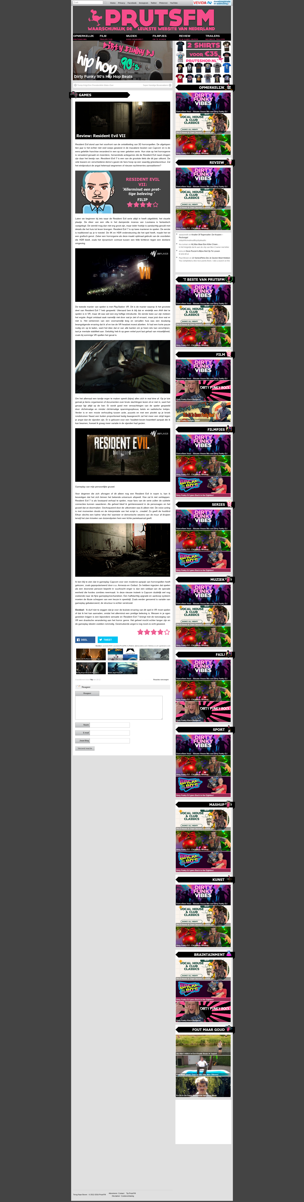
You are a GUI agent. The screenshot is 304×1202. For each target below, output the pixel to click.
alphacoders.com (141, 646)
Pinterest (163, 3)
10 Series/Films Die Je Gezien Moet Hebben (211, 258)
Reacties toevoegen (161, 680)
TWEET (108, 639)
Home (113, 3)
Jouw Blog (84, 741)
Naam (86, 725)
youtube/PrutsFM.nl (121, 646)
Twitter (154, 3)
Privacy (121, 3)
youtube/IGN (107, 646)
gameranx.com (164, 646)
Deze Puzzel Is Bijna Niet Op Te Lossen (203, 251)
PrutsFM (102, 1195)
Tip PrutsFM (131, 1193)
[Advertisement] (203, 1122)
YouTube (174, 3)
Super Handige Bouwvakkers (155, 85)
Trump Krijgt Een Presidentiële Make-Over (95, 85)
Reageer (87, 693)
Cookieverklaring (127, 1196)
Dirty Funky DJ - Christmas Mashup (107, 76)
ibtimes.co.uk (153, 646)
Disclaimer (116, 1196)
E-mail (86, 733)
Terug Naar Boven (80, 1195)
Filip (91, 680)
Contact (121, 1193)
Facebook (132, 3)
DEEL (84, 639)
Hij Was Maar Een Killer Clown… (205, 244)
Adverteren (113, 1193)
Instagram (143, 3)
